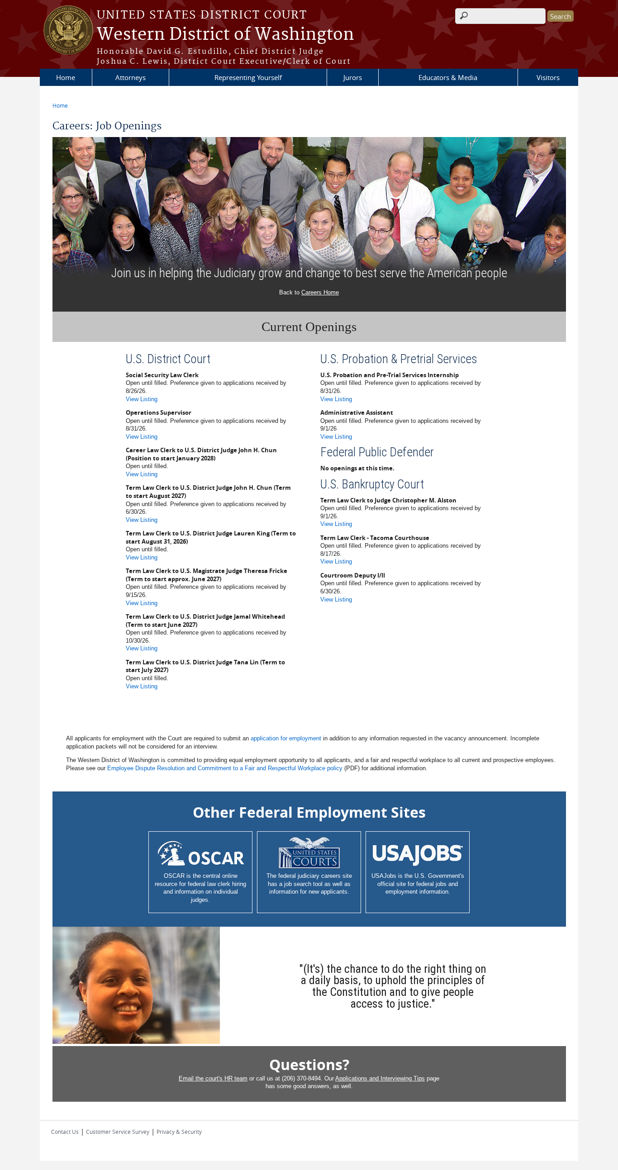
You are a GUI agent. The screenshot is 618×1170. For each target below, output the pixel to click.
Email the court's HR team (213, 1078)
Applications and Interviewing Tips (380, 1078)
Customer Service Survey (117, 1131)
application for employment (286, 738)
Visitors (548, 77)
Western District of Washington (225, 34)
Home (65, 77)
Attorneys (130, 77)
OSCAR (174, 875)
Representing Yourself (248, 77)
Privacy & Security (179, 1131)
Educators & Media (447, 77)
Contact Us (65, 1131)
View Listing (141, 399)
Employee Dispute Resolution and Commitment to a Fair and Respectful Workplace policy (224, 768)
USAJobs (383, 875)
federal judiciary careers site (315, 875)
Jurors (352, 77)
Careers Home (320, 292)
